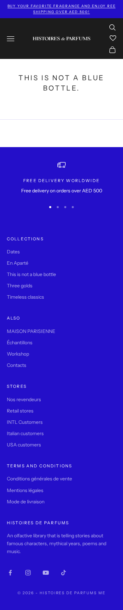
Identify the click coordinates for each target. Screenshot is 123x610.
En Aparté (17, 263)
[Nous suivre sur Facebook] (10, 572)
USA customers (24, 445)
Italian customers (25, 433)
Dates (13, 252)
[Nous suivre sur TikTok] (63, 572)
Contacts (16, 365)
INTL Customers (25, 422)
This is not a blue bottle (31, 274)
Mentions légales (25, 490)
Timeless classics (25, 297)
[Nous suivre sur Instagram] (28, 572)
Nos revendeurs (24, 399)
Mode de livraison (25, 502)
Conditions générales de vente (39, 479)
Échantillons (19, 342)
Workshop (18, 354)
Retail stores (20, 411)
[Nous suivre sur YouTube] (45, 572)
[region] (61, 178)
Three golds (19, 286)
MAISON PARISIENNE (31, 331)
